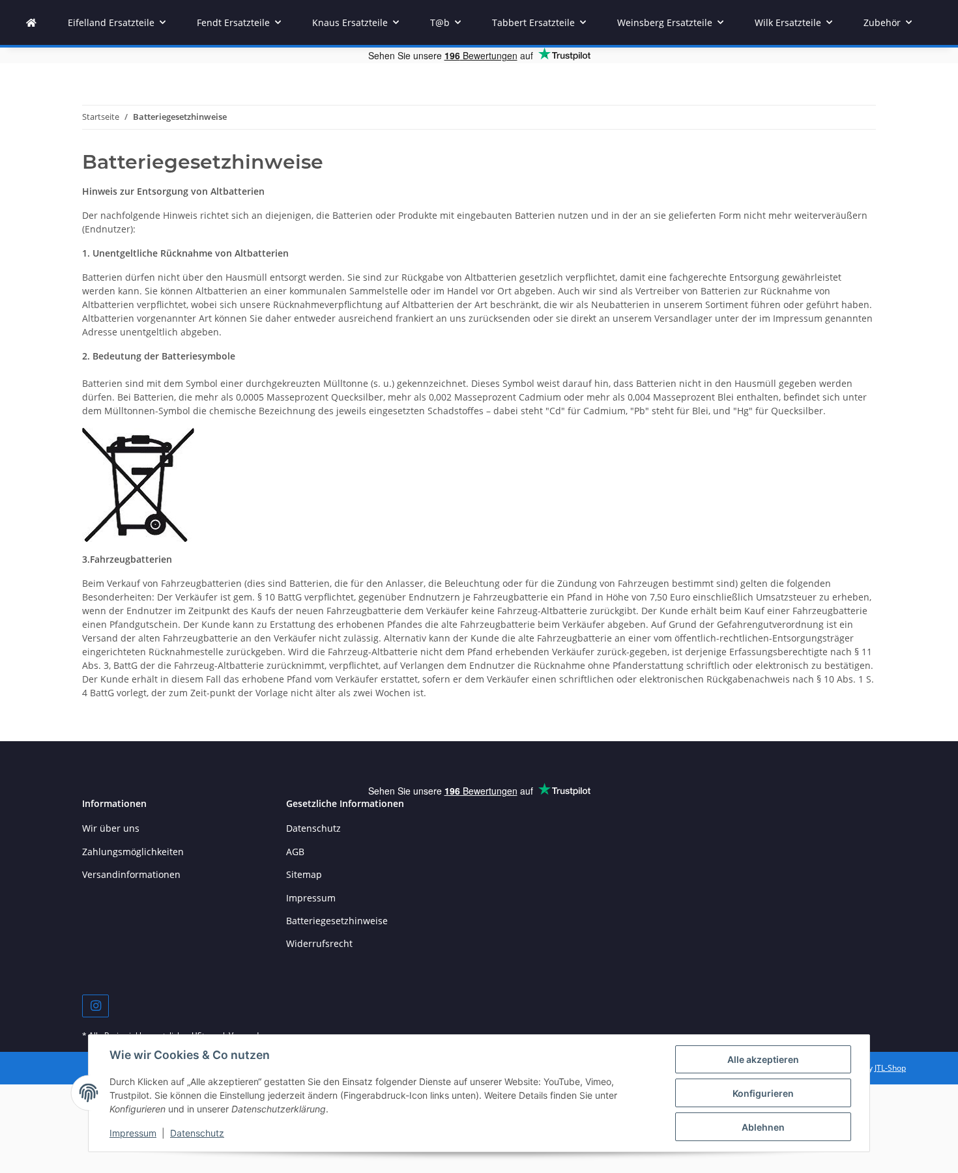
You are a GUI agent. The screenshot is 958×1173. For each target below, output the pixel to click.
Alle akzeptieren (763, 1059)
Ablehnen (763, 1127)
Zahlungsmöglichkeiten (133, 851)
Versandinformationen (131, 874)
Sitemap (304, 874)
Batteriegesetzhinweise (337, 920)
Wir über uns (110, 828)
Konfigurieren (763, 1093)
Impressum (132, 1132)
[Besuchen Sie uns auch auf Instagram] (95, 1006)
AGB (295, 851)
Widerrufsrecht (319, 943)
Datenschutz (197, 1132)
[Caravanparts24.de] (31, 22)
